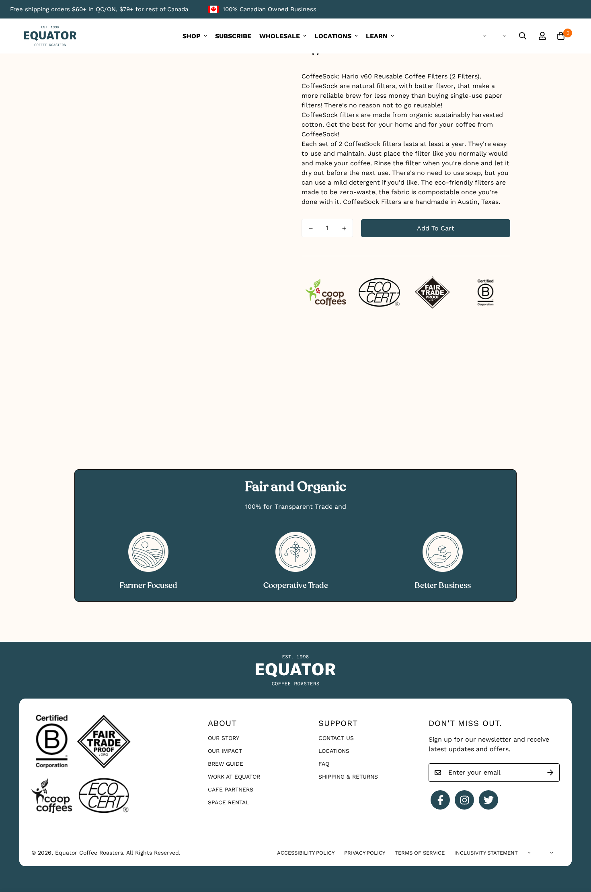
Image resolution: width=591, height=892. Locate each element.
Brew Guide (225, 763)
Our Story (223, 738)
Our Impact (225, 751)
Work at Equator (234, 776)
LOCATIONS (332, 36)
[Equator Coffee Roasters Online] (50, 35)
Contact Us (336, 738)
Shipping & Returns (348, 776)
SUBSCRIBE (233, 36)
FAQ (323, 763)
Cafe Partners (230, 789)
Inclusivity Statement (486, 853)
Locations (333, 751)
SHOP (192, 36)
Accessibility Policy (305, 853)
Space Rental (228, 802)
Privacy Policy (364, 853)
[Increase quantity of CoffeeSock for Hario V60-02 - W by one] (344, 228)
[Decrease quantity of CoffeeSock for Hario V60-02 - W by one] (310, 228)
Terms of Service (420, 853)
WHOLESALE (279, 36)
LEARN (377, 36)
